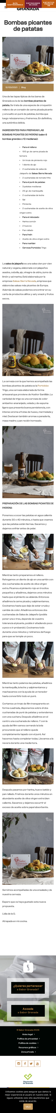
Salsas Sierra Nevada (24, 281)
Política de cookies (28, 1043)
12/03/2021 (11, 87)
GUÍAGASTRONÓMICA (15, 4)
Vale (28, 1106)
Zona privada (27, 1052)
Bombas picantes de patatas (28, 25)
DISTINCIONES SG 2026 (33, 4)
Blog (23, 87)
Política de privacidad (27, 1039)
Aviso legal (27, 1034)
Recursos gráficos (28, 1047)
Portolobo (43, 385)
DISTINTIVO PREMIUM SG (48, 4)
